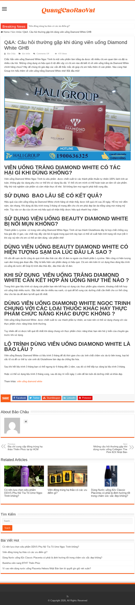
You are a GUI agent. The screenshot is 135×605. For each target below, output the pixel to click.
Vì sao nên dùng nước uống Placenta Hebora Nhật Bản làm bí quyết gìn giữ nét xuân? (46, 568)
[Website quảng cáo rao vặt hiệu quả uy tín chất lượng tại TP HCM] (67, 9)
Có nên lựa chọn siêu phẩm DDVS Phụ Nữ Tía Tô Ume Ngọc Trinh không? (23, 492)
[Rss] (67, 596)
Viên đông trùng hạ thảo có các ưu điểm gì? (49, 26)
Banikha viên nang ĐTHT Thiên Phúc (21, 563)
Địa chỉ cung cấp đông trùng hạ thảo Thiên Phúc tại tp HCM (25, 447)
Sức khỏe (16, 32)
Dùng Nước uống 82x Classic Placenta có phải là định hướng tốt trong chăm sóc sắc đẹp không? (110, 492)
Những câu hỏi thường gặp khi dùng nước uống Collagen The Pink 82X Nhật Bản (110, 448)
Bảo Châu (11, 54)
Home (6, 32)
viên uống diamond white (29, 381)
